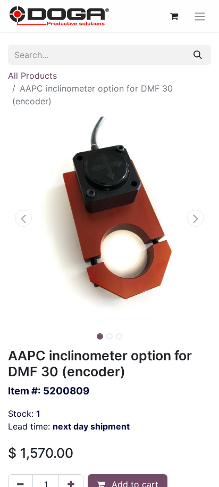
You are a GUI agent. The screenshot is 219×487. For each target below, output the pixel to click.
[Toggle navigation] (200, 16)
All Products (32, 75)
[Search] (197, 55)
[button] (23, 218)
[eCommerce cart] (173, 16)
